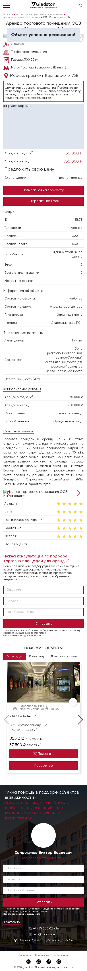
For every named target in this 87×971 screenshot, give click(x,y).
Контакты (12, 922)
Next (77, 492)
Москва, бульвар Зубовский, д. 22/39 (46, 940)
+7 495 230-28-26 (34, 91)
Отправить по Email (43, 201)
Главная (25, 955)
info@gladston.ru (45, 934)
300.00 (77, 236)
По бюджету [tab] (36, 656)
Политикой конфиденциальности (23, 635)
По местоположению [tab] (64, 656)
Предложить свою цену (29, 169)
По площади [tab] (15, 656)
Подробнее (43, 765)
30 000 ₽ (74, 153)
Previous (9, 492)
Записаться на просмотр (43, 190)
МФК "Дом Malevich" (22, 716)
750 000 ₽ (73, 161)
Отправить (43, 623)
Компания (61, 955)
